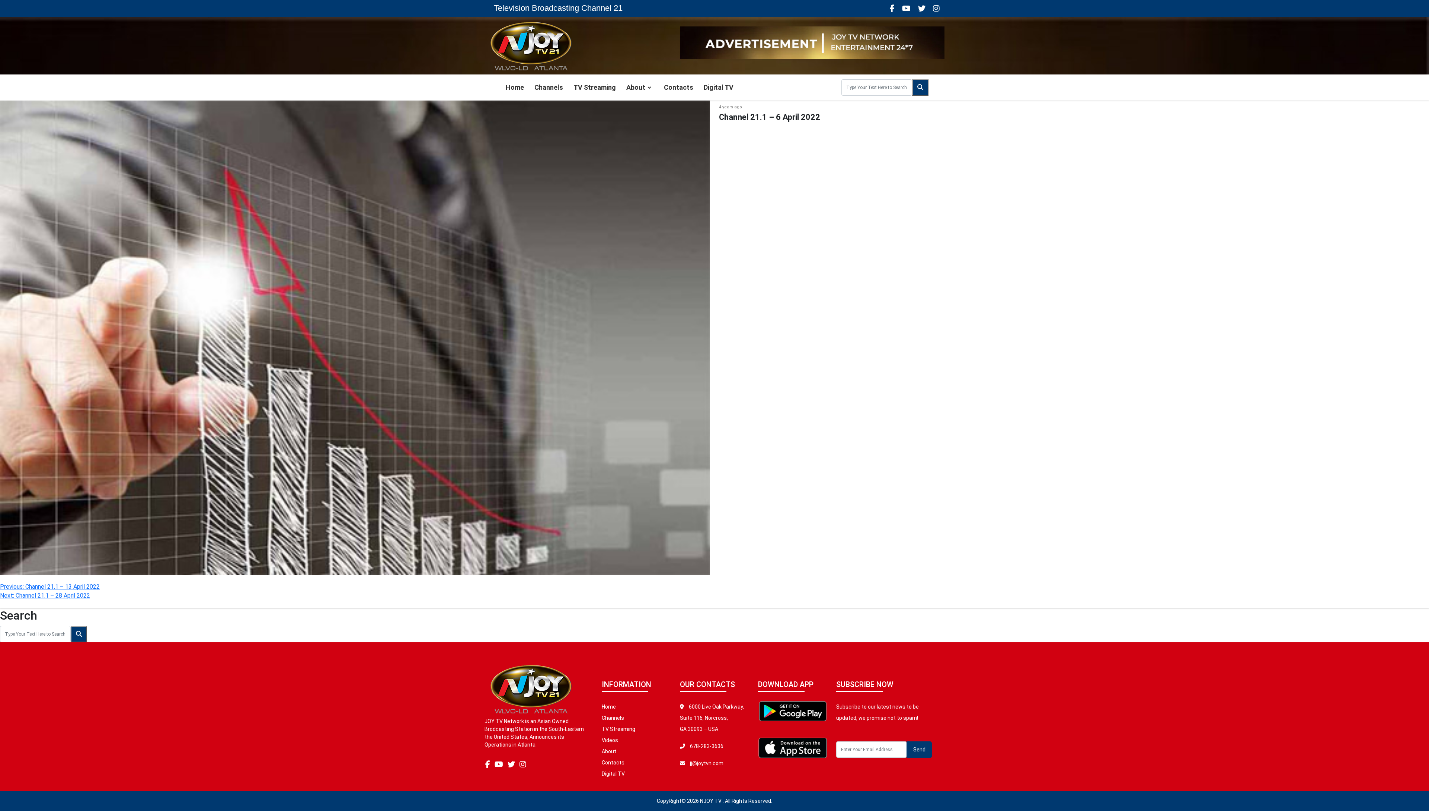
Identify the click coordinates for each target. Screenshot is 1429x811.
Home (515, 87)
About (635, 87)
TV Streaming (594, 87)
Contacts (678, 87)
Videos (610, 740)
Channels (548, 87)
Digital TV (718, 87)
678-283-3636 (706, 746)
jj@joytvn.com (706, 763)
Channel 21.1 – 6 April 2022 (769, 117)
